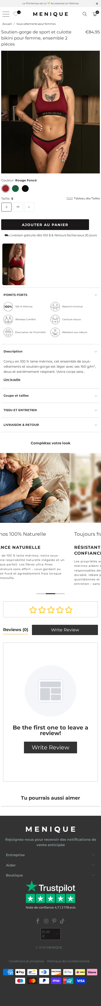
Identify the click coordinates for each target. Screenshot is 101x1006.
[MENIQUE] (50, 14)
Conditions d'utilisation (26, 961)
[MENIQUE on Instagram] (46, 921)
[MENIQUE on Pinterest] (54, 921)
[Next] (96, 112)
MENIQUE (54, 947)
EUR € (46, 934)
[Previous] (4, 112)
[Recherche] (84, 14)
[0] (14, 14)
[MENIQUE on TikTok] (62, 921)
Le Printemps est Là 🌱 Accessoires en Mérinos (51, 3)
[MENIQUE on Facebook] (38, 921)
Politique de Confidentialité (68, 961)
